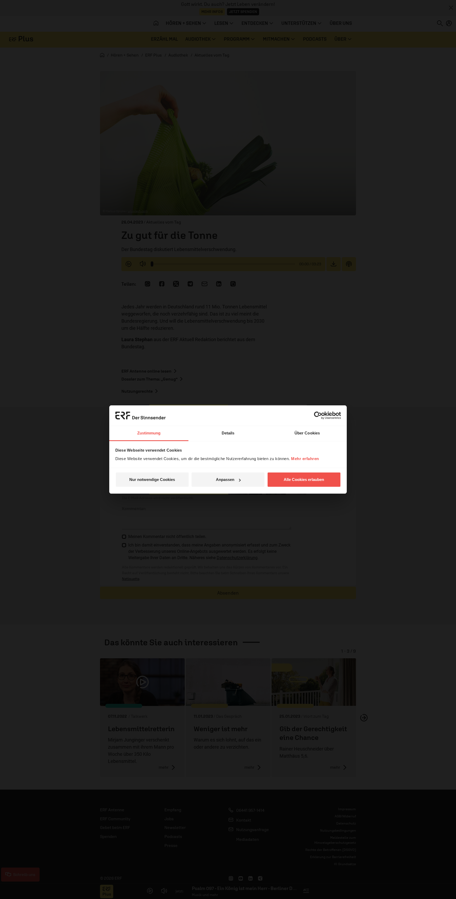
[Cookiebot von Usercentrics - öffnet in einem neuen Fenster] (318, 415)
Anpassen (225, 479)
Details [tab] (228, 433)
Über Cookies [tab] (307, 433)
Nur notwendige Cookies (152, 479)
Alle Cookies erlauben (304, 479)
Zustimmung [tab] (149, 433)
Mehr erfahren (305, 458)
